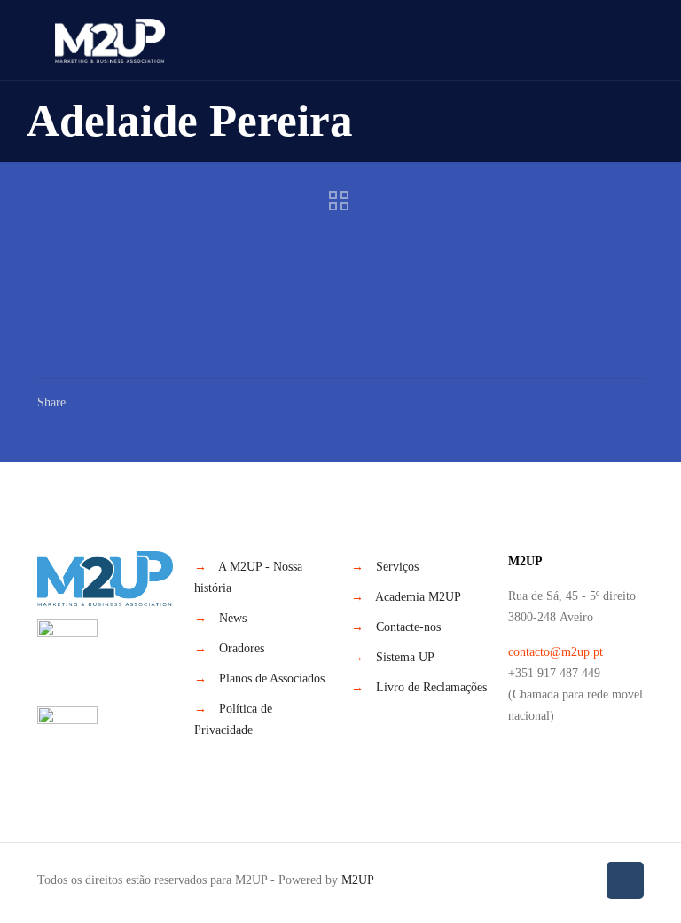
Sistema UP (405, 657)
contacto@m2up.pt (555, 652)
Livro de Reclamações (431, 687)
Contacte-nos (408, 627)
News (233, 618)
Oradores (241, 648)
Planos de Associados (272, 678)
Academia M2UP (418, 597)
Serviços (397, 566)
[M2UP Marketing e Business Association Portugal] (110, 40)
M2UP (357, 880)
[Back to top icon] (625, 880)
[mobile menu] (615, 40)
